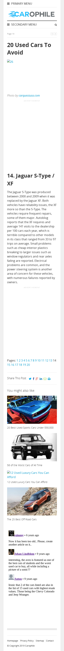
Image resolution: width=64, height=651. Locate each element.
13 (50, 360)
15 (8, 365)
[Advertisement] (32, 136)
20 (28, 365)
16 (12, 365)
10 (39, 360)
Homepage (12, 640)
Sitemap (40, 640)
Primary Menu (21, 4)
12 (46, 360)
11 (42, 360)
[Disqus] (32, 573)
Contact (50, 640)
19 (24, 365)
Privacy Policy (27, 640)
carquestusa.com (29, 95)
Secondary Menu (23, 24)
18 (20, 365)
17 (16, 365)
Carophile (30, 645)
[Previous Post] (52, 33)
